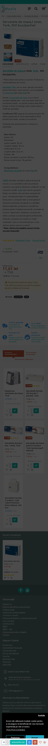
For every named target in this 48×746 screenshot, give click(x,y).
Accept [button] (34, 738)
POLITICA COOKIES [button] (15, 730)
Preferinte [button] (15, 738)
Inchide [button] (41, 715)
